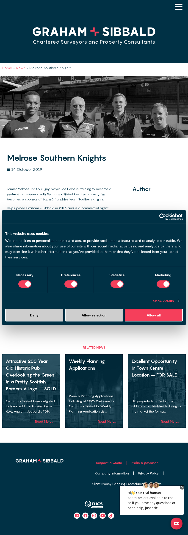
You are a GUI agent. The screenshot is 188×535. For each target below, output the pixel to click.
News (20, 68)
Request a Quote (109, 463)
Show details (163, 301)
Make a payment (144, 463)
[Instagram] (94, 516)
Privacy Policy (148, 473)
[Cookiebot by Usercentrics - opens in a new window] (163, 216)
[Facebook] (85, 516)
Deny (34, 315)
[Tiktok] (111, 516)
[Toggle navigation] (179, 7)
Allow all (154, 315)
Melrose (23, 189)
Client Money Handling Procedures (118, 484)
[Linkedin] (77, 516)
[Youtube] (103, 516)
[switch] (70, 284)
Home (7, 68)
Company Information (112, 473)
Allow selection (94, 315)
